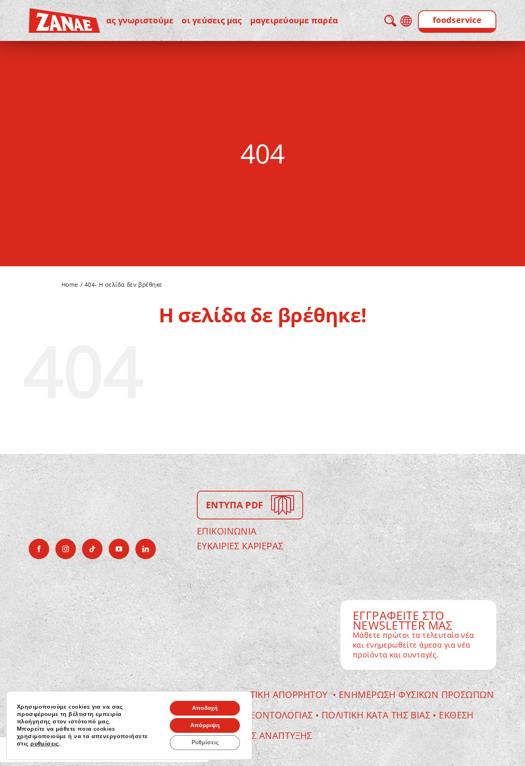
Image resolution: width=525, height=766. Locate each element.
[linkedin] (145, 549)
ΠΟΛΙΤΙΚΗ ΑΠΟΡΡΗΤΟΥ (279, 694)
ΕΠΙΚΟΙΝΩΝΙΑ (227, 531)
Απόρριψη (205, 725)
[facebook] (39, 549)
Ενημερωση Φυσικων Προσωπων (416, 694)
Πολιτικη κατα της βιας (376, 715)
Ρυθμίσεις (205, 742)
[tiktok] (92, 549)
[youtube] (119, 549)
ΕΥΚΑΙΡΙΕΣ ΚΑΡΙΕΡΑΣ (240, 545)
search (390, 21)
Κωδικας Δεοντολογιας (260, 715)
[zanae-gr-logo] (64, 14)
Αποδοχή (205, 708)
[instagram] (65, 549)
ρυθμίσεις (44, 744)
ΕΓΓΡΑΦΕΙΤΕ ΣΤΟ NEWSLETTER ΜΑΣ (403, 620)
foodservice (457, 19)
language (406, 21)
